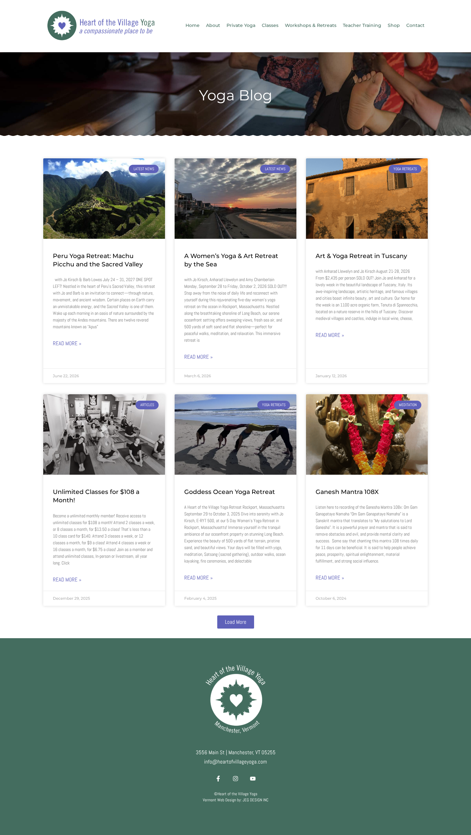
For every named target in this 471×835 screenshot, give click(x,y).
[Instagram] (235, 778)
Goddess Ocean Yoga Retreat (229, 492)
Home (193, 25)
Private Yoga (241, 25)
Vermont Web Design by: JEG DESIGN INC (236, 800)
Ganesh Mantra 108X (347, 492)
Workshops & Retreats (310, 25)
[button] (235, 622)
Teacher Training (362, 25)
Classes (270, 25)
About (213, 25)
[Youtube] (253, 778)
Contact (415, 25)
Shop (394, 25)
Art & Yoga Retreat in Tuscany (361, 256)
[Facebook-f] (218, 778)
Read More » (67, 343)
